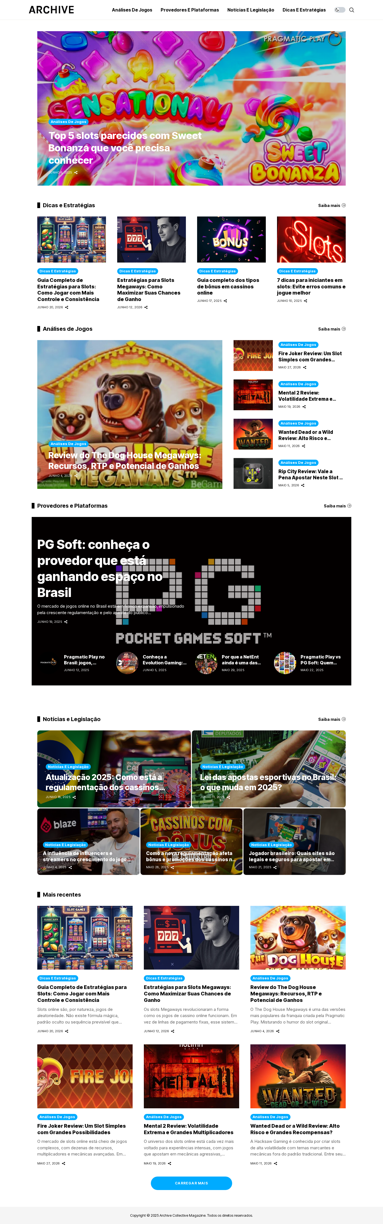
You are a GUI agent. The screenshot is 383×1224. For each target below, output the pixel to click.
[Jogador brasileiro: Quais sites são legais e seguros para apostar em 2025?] (294, 841)
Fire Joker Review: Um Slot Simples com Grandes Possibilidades (310, 359)
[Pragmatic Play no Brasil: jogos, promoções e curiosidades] (48, 663)
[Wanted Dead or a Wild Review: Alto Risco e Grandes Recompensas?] (253, 434)
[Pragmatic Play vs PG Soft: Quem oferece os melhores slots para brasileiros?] (285, 663)
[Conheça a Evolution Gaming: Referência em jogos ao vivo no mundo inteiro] (127, 663)
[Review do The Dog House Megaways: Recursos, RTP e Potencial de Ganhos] (129, 414)
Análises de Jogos (68, 443)
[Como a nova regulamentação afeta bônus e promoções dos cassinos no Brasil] (191, 841)
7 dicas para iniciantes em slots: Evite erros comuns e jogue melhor (311, 286)
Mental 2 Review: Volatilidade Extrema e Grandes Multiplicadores (309, 399)
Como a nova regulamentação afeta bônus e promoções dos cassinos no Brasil (190, 859)
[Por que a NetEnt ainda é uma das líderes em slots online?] (206, 663)
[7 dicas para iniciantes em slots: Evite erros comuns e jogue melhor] (311, 239)
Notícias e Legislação (68, 766)
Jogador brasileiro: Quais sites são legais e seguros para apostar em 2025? (292, 859)
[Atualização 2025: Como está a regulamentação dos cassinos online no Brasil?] (114, 768)
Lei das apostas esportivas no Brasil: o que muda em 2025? (268, 782)
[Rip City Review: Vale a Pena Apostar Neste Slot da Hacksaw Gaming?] (253, 473)
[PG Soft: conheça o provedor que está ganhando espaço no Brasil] (191, 605)
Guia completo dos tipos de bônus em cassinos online (228, 286)
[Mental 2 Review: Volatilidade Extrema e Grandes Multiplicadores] (253, 394)
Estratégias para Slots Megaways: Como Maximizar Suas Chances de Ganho (149, 289)
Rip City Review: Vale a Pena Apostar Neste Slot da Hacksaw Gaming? (311, 477)
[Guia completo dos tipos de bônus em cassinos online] (231, 239)
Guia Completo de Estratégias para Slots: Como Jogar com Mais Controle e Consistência (68, 289)
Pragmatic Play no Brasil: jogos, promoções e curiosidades (84, 665)
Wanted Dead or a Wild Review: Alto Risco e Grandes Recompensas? (308, 438)
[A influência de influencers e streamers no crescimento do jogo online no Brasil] (88, 841)
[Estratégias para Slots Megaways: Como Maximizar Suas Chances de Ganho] (151, 239)
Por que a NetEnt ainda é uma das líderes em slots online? (240, 665)
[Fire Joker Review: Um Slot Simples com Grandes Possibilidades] (253, 355)
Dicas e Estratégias (58, 271)
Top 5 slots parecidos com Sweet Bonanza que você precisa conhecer (125, 147)
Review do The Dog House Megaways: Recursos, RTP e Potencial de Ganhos (125, 460)
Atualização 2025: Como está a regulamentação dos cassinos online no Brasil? (104, 787)
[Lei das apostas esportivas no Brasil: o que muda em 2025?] (269, 768)
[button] (331, 108)
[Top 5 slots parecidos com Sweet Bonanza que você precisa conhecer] (191, 108)
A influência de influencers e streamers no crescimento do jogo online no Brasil (85, 859)
